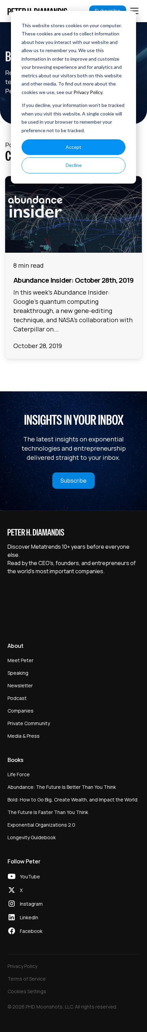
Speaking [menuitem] (18, 673)
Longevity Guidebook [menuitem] (32, 837)
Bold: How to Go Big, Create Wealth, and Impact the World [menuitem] (72, 799)
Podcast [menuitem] (17, 698)
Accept (73, 147)
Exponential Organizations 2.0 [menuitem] (41, 825)
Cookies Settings (27, 991)
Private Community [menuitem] (29, 723)
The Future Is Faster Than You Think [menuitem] (48, 812)
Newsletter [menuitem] (20, 685)
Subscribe (73, 480)
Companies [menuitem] (21, 710)
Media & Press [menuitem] (24, 736)
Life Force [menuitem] (19, 774)
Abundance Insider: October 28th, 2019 (73, 280)
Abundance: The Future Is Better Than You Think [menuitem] (62, 787)
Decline (74, 165)
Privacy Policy (88, 92)
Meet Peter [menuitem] (21, 660)
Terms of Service (27, 978)
